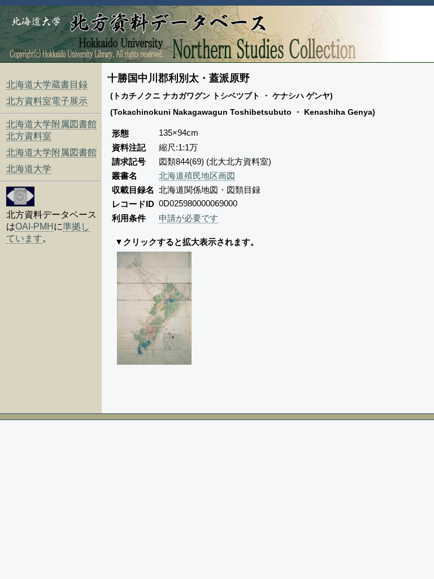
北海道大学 (28, 169)
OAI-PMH (34, 226)
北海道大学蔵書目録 (47, 84)
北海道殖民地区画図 (197, 175)
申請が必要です (188, 218)
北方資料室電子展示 (47, 101)
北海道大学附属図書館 (51, 152)
